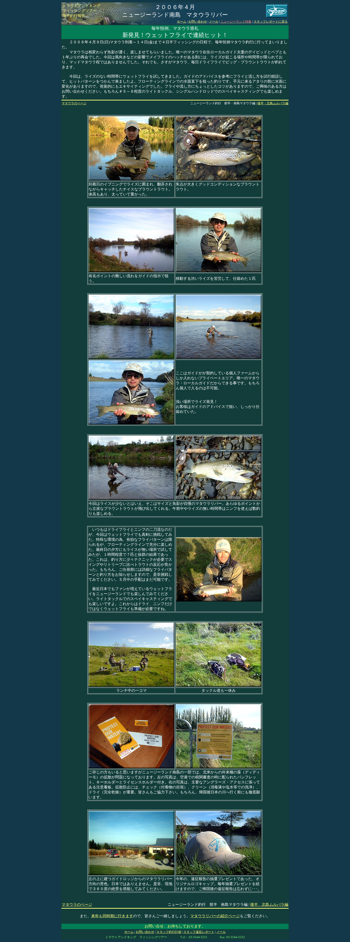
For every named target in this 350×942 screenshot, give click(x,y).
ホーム (181, 21)
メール (213, 21)
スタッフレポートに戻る (271, 21)
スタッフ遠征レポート (198, 932)
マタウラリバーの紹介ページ (215, 916)
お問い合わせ (197, 21)
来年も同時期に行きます (112, 916)
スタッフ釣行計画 (168, 932)
